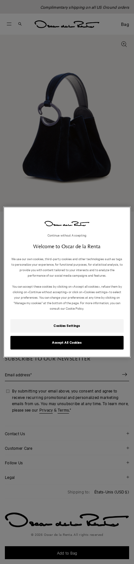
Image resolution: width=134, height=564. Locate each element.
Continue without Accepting (67, 235)
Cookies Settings (67, 325)
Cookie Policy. (74, 308)
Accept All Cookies (67, 342)
